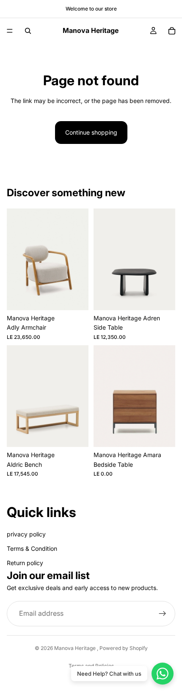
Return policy (25, 563)
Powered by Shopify (123, 648)
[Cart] (172, 31)
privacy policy (26, 534)
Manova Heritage (75, 648)
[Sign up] (162, 614)
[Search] (28, 31)
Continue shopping (91, 132)
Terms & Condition (32, 548)
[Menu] (9, 31)
